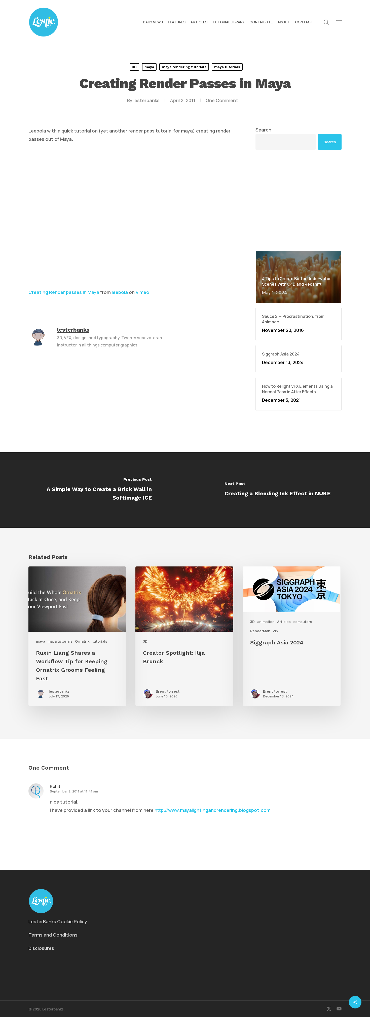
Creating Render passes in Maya (63, 292)
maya (149, 67)
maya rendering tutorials (184, 67)
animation (266, 621)
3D (134, 67)
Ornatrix (82, 641)
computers (302, 621)
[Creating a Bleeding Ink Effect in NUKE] (277, 490)
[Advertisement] (298, 200)
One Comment (222, 100)
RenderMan (260, 631)
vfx (275, 631)
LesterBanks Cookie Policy (57, 921)
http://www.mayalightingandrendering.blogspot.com (213, 810)
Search (263, 130)
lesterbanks (146, 100)
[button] (339, 22)
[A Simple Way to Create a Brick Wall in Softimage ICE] (92, 490)
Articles (284, 621)
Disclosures (41, 948)
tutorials (99, 641)
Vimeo (142, 292)
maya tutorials (227, 67)
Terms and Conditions (53, 935)
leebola (120, 292)
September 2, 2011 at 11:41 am (74, 791)
